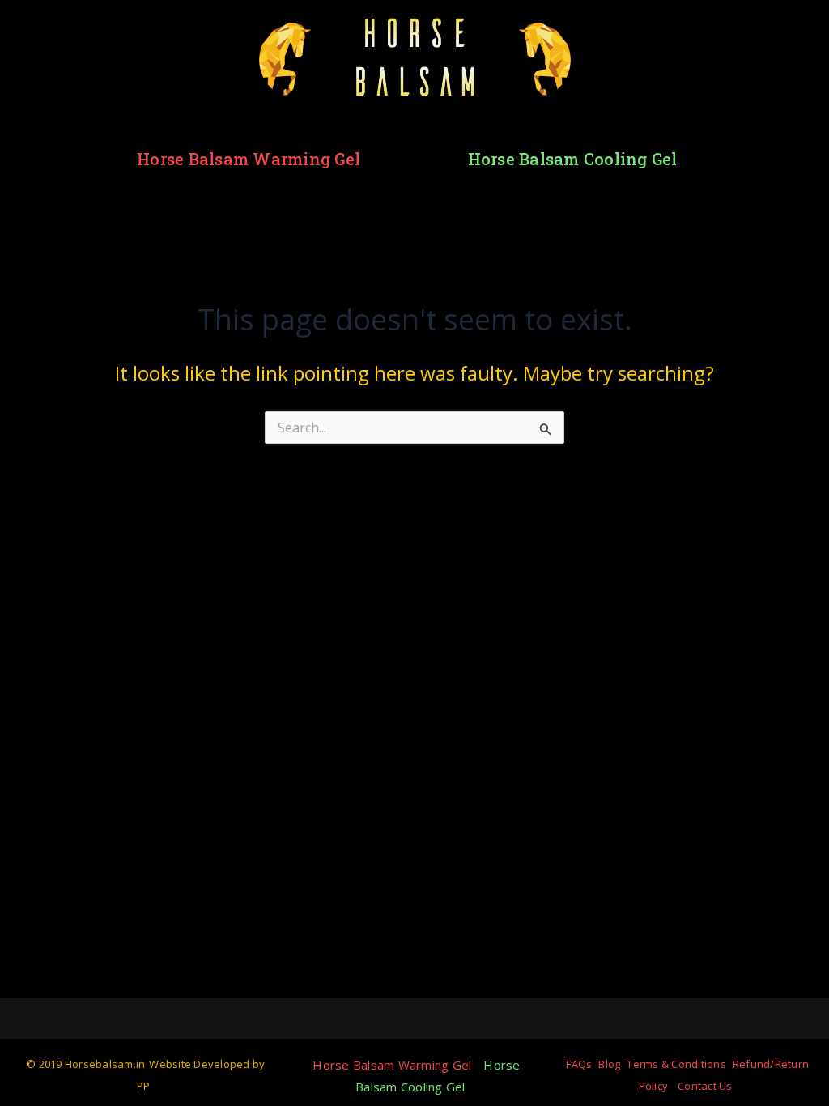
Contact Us (705, 1085)
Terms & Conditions (676, 1064)
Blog (609, 1064)
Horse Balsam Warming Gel (248, 158)
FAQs (579, 1064)
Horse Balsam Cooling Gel (573, 158)
